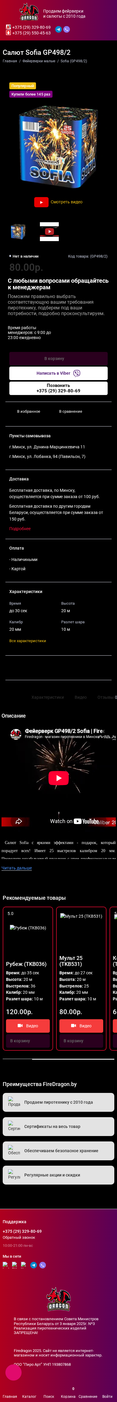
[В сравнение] (37, 913)
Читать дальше (17, 868)
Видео (81, 697)
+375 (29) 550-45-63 (31, 33)
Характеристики (48, 697)
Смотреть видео (66, 201)
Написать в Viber (53, 373)
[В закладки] (46, 913)
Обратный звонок (19, 1237)
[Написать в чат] (13, 1372)
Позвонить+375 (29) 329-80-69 (58, 388)
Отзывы (107, 697)
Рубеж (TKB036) (26, 964)
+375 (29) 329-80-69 (31, 27)
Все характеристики (27, 641)
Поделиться (24, 668)
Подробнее (20, 528)
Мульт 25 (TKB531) (70, 961)
